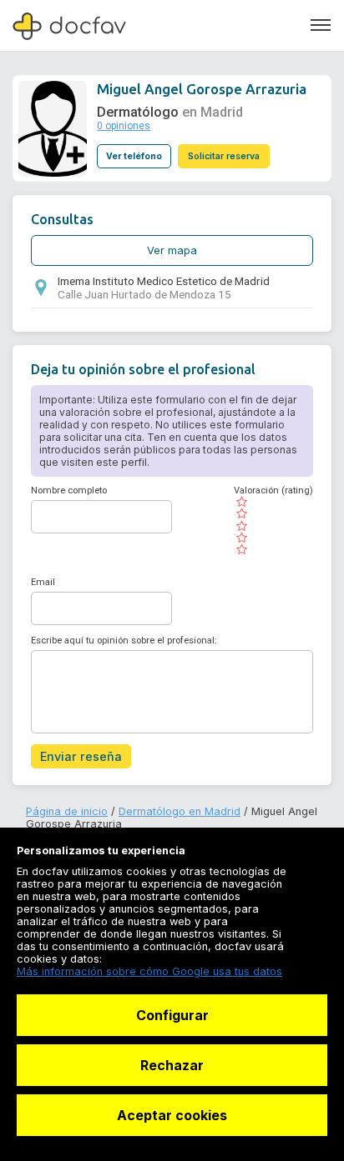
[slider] (273, 526)
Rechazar (172, 1065)
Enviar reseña (81, 756)
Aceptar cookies (172, 1115)
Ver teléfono (134, 156)
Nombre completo (69, 490)
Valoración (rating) (273, 490)
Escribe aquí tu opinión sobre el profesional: (124, 640)
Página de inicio (67, 811)
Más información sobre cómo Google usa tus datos (149, 971)
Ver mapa (172, 250)
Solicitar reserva (224, 156)
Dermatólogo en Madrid (179, 811)
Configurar (172, 1015)
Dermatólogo (138, 112)
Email (43, 582)
